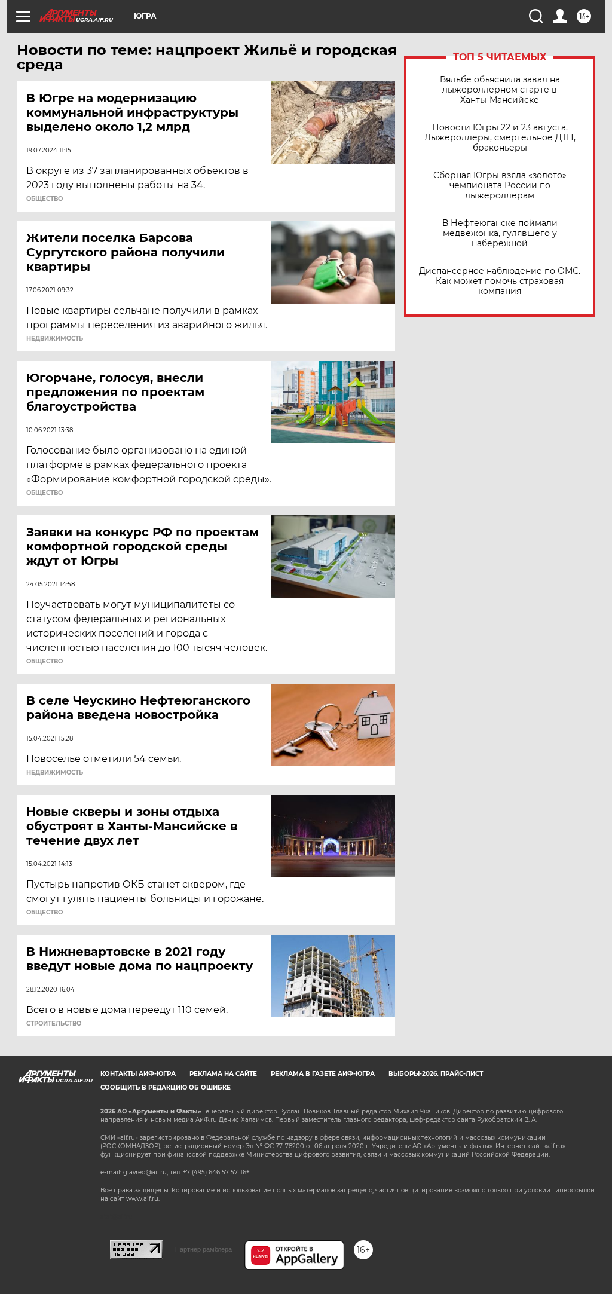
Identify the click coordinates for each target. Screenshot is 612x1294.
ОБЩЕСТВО (44, 199)
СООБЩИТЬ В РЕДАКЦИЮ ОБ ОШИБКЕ (165, 1087)
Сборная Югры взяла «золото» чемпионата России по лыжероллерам (500, 185)
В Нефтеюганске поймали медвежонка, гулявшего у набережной (500, 233)
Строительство (53, 1024)
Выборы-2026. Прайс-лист (435, 1074)
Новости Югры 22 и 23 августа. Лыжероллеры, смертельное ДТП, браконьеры (500, 138)
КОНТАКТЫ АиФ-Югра (138, 1074)
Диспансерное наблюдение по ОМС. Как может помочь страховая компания (499, 281)
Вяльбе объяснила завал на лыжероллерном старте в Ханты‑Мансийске (500, 90)
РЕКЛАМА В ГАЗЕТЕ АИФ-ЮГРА (323, 1074)
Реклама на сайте (223, 1074)
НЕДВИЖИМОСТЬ (54, 339)
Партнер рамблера (203, 1249)
